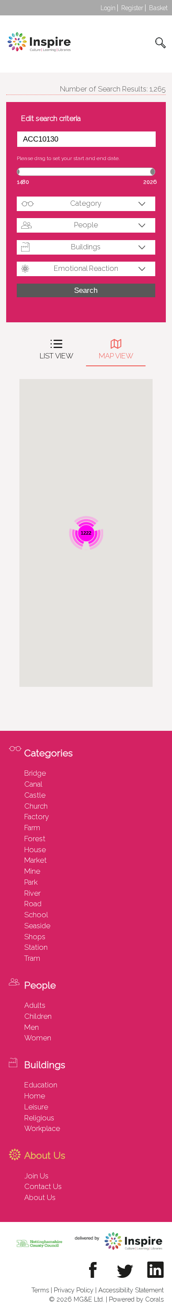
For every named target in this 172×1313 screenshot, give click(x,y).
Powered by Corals (136, 1299)
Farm (32, 827)
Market (35, 860)
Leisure (36, 1106)
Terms (40, 1290)
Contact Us (43, 1186)
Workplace (42, 1128)
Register (132, 7)
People (86, 224)
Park (30, 882)
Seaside (37, 925)
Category (85, 203)
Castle (34, 795)
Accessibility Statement (131, 1290)
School (36, 914)
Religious (39, 1117)
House (35, 849)
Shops (34, 936)
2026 (150, 182)
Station (36, 947)
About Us (40, 1197)
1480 (23, 182)
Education (40, 1084)
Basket (158, 7)
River (32, 893)
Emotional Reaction (86, 268)
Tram (32, 958)
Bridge (35, 773)
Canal (33, 784)
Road (32, 903)
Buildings (86, 246)
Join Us (36, 1175)
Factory (36, 816)
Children (38, 1016)
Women (37, 1037)
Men (31, 1027)
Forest (34, 838)
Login (108, 7)
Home (34, 1095)
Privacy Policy (73, 1290)
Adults (34, 1005)
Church (36, 806)
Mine (32, 871)
